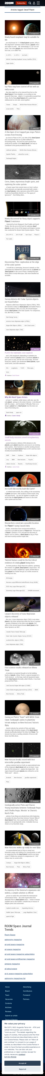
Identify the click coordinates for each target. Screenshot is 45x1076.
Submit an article (11, 1015)
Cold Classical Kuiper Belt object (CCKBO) (18, 685)
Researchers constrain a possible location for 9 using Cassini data (22, 524)
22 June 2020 (35, 83)
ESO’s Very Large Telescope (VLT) (15, 586)
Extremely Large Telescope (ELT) (15, 590)
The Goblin (9, 239)
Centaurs (8, 863)
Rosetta (20, 464)
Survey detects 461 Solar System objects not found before (21, 300)
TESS (7, 372)
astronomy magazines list (15, 978)
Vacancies (9, 999)
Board (7, 991)
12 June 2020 (35, 756)
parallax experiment (30, 777)
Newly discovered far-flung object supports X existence (22, 220)
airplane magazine (12, 963)
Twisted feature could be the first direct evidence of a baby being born (21, 561)
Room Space (10, 934)
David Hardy (9, 412)
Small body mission (31, 464)
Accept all (22, 1063)
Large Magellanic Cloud (29, 912)
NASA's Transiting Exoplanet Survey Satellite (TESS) (21, 59)
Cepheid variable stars (12, 908)
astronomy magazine (13, 939)
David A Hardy (16, 415)
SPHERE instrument (33, 590)
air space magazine (13, 949)
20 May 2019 (36, 128)
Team (7, 995)
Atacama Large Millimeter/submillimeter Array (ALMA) (22, 582)
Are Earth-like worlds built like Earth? (20, 488)
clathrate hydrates (11, 150)
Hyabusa (20, 455)
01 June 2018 (35, 610)
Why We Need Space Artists (16, 397)
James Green (15, 467)
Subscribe (21, 3)
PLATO (22, 368)
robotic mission (10, 464)
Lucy (7, 460)
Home (7, 987)
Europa (15, 105)
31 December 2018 (34, 258)
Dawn (13, 455)
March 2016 (36, 394)
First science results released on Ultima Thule (21, 669)
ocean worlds (10, 109)
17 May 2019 (36, 664)
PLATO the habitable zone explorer (19, 352)
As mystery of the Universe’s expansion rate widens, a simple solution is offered (22, 891)
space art (18, 412)
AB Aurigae (9, 578)
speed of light (10, 916)
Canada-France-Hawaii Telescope (15, 632)
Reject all (22, 1069)
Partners (26, 999)
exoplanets (14, 368)
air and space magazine (14, 944)
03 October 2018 (35, 215)
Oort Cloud (29, 235)
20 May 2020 (36, 556)
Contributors (27, 991)
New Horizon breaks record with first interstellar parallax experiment (20, 761)
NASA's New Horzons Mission (28, 105)
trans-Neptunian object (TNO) (14, 330)
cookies (21, 1054)
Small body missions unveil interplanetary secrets (22, 438)
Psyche (30, 460)
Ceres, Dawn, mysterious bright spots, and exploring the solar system (22, 183)
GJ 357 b (8, 55)
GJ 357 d (16, 55)
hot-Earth (24, 55)
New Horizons (22, 460)
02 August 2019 (35, 33)
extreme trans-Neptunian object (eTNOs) (18, 321)
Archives (8, 1007)
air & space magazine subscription (19, 973)
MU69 (36, 690)
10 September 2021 (34, 295)
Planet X (36, 235)
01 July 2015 (36, 178)
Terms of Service (11, 1020)
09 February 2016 (34, 485)
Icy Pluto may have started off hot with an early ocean (22, 88)
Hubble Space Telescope (13, 912)
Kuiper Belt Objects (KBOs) (14, 325)
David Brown (15, 375)
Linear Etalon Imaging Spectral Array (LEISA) (19, 690)
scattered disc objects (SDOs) (14, 640)
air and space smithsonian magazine (20, 959)
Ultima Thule (20, 694)
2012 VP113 (9, 235)
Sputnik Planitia (10, 154)
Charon (8, 105)
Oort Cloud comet (29, 325)
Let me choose (10, 1057)
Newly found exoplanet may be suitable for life (22, 38)
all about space (11, 968)
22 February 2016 (34, 519)
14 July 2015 (36, 713)
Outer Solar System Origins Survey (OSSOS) (19, 636)
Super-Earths (10, 63)
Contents (8, 1003)
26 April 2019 (36, 886)
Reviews (8, 1011)
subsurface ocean (23, 154)
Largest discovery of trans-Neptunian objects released (20, 615)
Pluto (18, 109)
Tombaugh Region (11, 158)
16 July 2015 (36, 801)
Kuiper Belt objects (31, 455)
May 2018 (36, 349)
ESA (7, 368)
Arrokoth (8, 777)
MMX (13, 460)
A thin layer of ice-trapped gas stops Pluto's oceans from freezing (22, 133)
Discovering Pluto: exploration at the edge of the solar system (22, 263)
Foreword (26, 995)
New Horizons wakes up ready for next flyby (22, 847)
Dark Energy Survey (11, 317)
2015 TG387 (19, 235)
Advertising (27, 987)
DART (7, 455)
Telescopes (30, 368)
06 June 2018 (35, 844)
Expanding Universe (27, 908)
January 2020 (35, 434)
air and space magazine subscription (20, 954)
